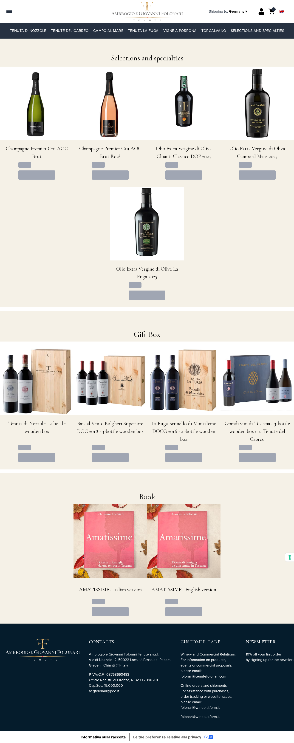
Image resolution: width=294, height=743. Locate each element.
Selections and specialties (257, 30)
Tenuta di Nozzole (28, 30)
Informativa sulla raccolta (103, 737)
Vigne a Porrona (180, 30)
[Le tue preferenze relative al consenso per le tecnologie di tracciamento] (289, 557)
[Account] (261, 11)
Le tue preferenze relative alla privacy (167, 737)
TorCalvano (213, 30)
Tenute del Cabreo (70, 30)
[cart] (271, 11)
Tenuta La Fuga (143, 30)
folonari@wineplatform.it (200, 716)
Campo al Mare (108, 30)
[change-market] (228, 11)
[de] (282, 5)
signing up (259, 659)
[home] (147, 11)
